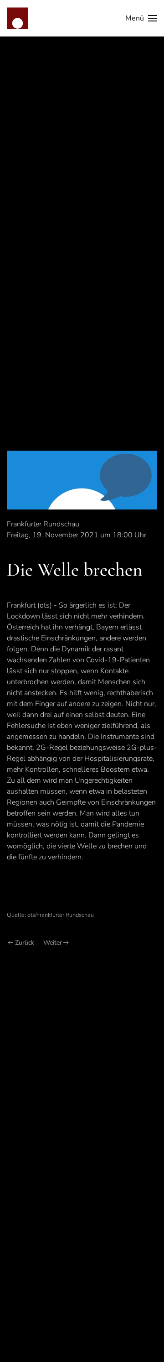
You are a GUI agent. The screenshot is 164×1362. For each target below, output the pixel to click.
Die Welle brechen (75, 569)
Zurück (24, 942)
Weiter (52, 942)
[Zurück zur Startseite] (17, 18)
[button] (141, 18)
